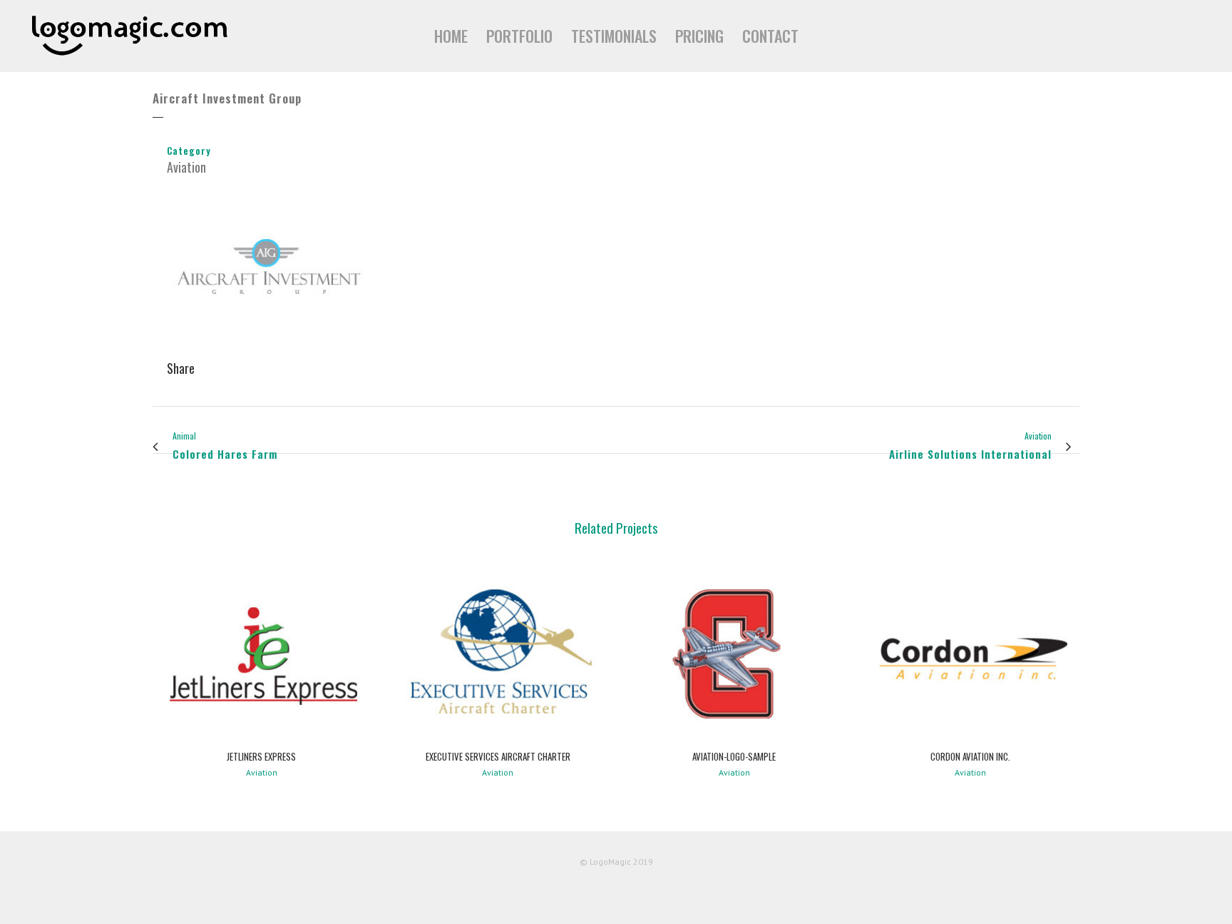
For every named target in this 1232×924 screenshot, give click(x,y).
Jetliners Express (261, 756)
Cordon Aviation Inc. (970, 756)
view (261, 652)
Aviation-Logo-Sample (734, 756)
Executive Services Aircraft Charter (498, 756)
